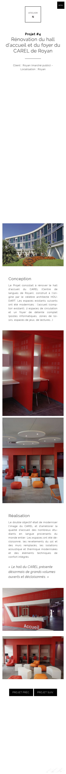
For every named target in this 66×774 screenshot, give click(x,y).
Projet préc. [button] (21, 692)
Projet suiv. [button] (45, 692)
